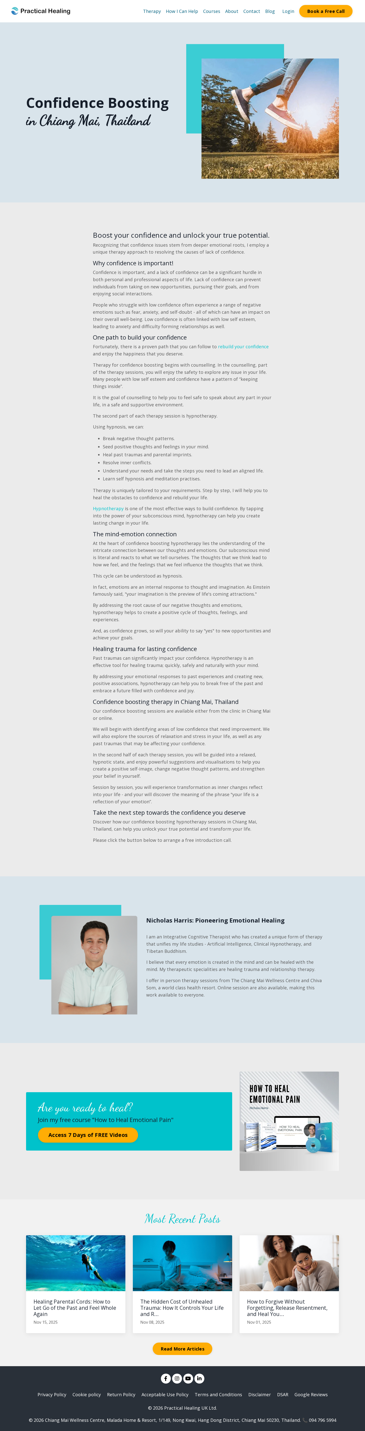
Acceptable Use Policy (165, 1394)
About (231, 11)
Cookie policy (87, 1394)
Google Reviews (311, 1394)
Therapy (152, 11)
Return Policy (121, 1394)
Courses (211, 11)
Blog (270, 11)
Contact (251, 11)
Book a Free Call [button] (326, 11)
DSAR (282, 1394)
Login (288, 11)
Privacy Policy (51, 1394)
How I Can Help (182, 11)
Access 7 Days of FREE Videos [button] (88, 1134)
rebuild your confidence (243, 346)
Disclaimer (259, 1394)
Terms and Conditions (218, 1394)
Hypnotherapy (108, 508)
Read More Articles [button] (182, 1349)
